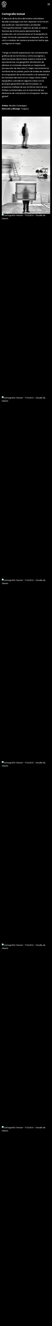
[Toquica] (14, 4)
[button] (48, 4)
